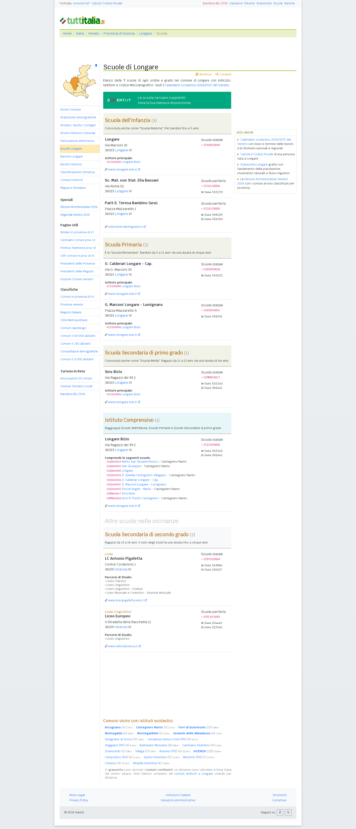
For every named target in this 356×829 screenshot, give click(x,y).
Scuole (278, 3)
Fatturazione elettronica (77, 141)
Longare (145, 33)
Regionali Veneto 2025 (75, 215)
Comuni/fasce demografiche (79, 351)
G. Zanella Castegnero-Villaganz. (144, 475)
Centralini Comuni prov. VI (77, 240)
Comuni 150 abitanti (75, 343)
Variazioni (236, 3)
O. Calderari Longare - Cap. (140, 480)
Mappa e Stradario (73, 188)
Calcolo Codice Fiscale (106, 3)
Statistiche (264, 3)
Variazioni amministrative (178, 800)
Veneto (93, 33)
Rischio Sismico (71, 164)
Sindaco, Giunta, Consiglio (78, 125)
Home (67, 33)
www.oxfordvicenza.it (123, 646)
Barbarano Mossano (159, 745)
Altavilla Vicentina (151, 763)
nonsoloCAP (81, 3)
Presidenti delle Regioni (76, 271)
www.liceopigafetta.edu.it (126, 600)
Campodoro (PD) (123, 757)
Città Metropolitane (73, 320)
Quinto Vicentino (162, 757)
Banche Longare (71, 156)
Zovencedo (118, 751)
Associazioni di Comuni (76, 378)
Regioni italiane (70, 312)
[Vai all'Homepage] (84, 20)
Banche (290, 3)
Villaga (145, 751)
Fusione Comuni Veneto (76, 279)
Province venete (71, 304)
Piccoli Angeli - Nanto (136, 489)
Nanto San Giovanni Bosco (140, 461)
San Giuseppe (131, 466)
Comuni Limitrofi (71, 180)
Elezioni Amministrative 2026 (78, 207)
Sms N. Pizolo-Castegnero (140, 498)
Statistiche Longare (254, 164)
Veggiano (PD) (120, 745)
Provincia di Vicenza (119, 33)
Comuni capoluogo (73, 328)
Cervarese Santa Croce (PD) (173, 739)
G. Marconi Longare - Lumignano (144, 484)
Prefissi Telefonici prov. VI (78, 248)
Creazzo (117, 763)
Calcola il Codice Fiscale (256, 154)
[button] (280, 812)
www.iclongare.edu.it (122, 169)
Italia (80, 33)
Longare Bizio (131, 162)
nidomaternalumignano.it (125, 227)
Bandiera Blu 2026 (215, 3)
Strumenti (280, 795)
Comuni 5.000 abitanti (77, 359)
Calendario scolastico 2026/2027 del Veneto (197, 85)
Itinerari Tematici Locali (76, 386)
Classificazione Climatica (77, 172)
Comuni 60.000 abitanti (77, 336)
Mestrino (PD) (198, 757)
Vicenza (121, 569)
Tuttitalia (65, 3)
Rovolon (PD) (174, 751)
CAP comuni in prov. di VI (77, 256)
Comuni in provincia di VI (77, 296)
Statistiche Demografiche (78, 117)
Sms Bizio (128, 493)
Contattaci (279, 800)
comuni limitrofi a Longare (193, 773)
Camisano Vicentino (202, 745)
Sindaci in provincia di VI (77, 232)
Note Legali (77, 795)
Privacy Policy (78, 800)
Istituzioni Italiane (178, 795)
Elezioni (249, 3)
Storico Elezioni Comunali (77, 133)
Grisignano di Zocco (124, 739)
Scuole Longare (71, 148)
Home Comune (70, 109)
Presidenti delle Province (77, 263)
